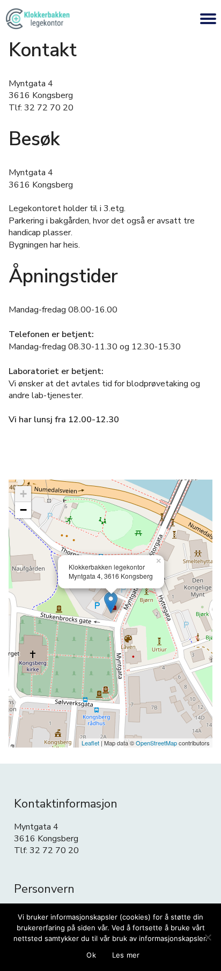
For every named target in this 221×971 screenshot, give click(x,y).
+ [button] (23, 494)
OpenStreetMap (156, 742)
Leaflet (90, 742)
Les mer (126, 955)
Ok (91, 955)
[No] (207, 937)
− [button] (23, 510)
